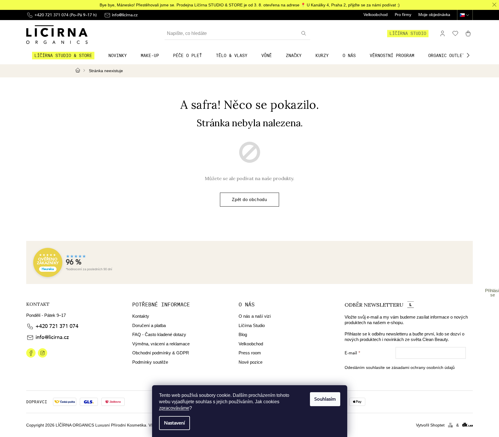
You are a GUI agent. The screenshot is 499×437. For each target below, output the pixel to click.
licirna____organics (42, 353)
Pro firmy (403, 15)
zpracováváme (174, 408)
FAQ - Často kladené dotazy (159, 334)
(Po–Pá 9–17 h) (65, 15)
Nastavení (174, 423)
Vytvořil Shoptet (430, 425)
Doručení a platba (149, 325)
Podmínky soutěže (150, 362)
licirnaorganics (31, 353)
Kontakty (140, 316)
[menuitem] (63, 55)
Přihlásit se (492, 292)
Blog (243, 334)
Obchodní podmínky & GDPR (160, 352)
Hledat (304, 33)
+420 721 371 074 (57, 326)
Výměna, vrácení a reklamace (161, 343)
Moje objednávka (434, 15)
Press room (250, 352)
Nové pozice (250, 362)
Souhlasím (325, 399)
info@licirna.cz (52, 337)
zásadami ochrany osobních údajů (423, 367)
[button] (468, 55)
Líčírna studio (407, 33)
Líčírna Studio (252, 325)
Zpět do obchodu (249, 199)
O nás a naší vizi (255, 316)
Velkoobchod (376, 15)
